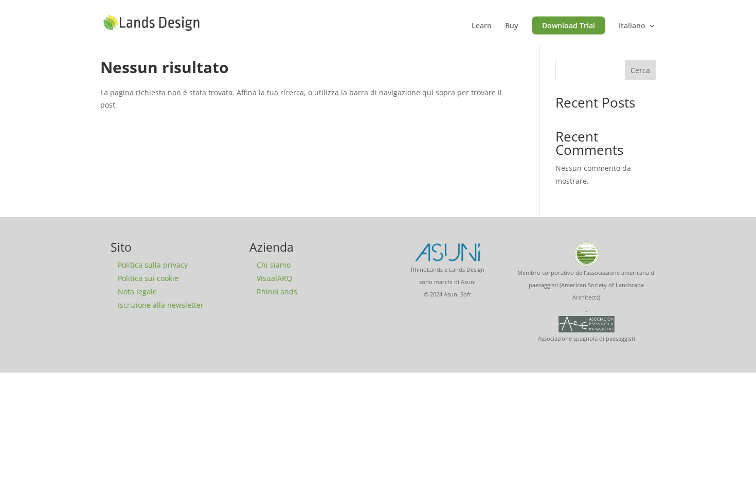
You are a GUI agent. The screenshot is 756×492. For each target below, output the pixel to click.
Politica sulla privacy (153, 265)
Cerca (640, 70)
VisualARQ (274, 278)
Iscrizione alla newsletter (161, 305)
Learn (482, 26)
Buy (511, 26)
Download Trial (568, 25)
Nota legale (137, 291)
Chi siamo (274, 265)
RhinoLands (277, 291)
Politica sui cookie (148, 278)
